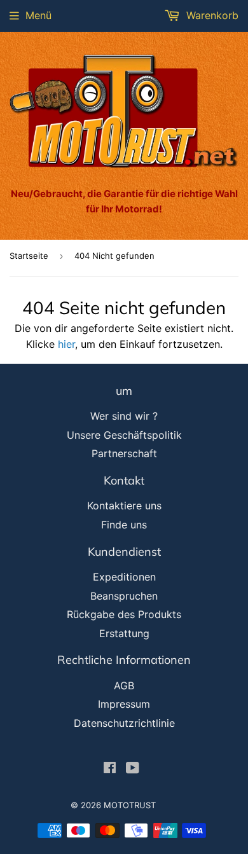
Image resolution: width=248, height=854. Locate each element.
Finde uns (124, 524)
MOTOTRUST (130, 805)
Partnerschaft (124, 453)
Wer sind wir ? (124, 416)
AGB (124, 685)
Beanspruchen (124, 595)
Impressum (124, 704)
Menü (38, 15)
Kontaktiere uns (124, 505)
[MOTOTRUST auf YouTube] (132, 768)
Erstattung (124, 633)
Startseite (29, 256)
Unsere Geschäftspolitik (124, 435)
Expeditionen (124, 576)
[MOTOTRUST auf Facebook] (109, 768)
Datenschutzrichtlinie (124, 723)
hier (66, 344)
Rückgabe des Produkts (124, 614)
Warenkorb (210, 15)
